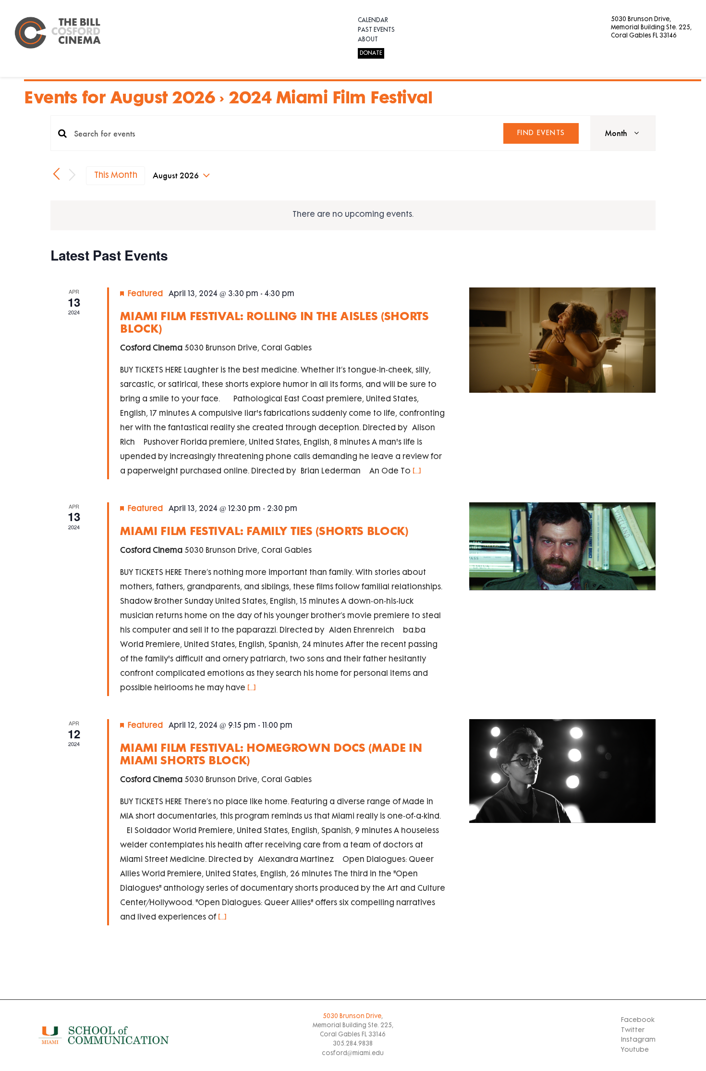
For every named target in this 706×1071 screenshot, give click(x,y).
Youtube (635, 1050)
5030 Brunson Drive (352, 1017)
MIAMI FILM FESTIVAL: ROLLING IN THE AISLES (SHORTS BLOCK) (274, 321)
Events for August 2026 (119, 96)
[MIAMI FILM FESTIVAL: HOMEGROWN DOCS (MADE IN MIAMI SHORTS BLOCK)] (562, 771)
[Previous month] (56, 174)
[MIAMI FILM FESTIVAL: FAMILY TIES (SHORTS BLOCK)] (562, 546)
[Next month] (72, 176)
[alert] (353, 215)
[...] (417, 471)
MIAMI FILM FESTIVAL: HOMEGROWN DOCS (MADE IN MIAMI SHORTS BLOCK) (271, 753)
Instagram (638, 1040)
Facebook (638, 1020)
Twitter (633, 1030)
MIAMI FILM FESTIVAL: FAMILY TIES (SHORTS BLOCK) (264, 530)
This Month (115, 176)
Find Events (541, 133)
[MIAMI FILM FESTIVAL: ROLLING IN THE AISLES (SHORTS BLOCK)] (562, 339)
